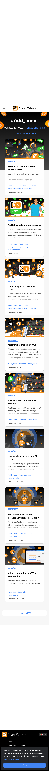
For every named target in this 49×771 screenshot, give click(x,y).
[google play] (24, 95)
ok (26, 765)
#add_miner (27, 188)
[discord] (18, 95)
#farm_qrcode (13, 478)
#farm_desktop (25, 475)
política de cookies (11, 759)
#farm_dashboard (14, 185)
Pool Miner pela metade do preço (24, 225)
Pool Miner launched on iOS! (22, 345)
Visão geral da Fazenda (16, 746)
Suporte (11, 83)
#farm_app (12, 592)
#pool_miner (12, 244)
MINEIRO (10, 59)
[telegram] (7, 95)
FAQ (8, 71)
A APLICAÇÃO (12, 77)
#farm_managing (14, 188)
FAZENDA (11, 54)
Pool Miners (13, 65)
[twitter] (13, 95)
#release (22, 364)
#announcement (29, 185)
